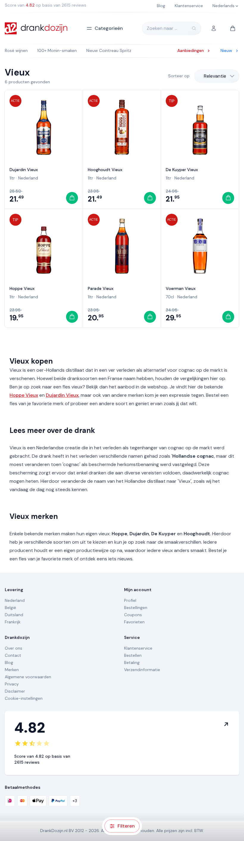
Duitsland (14, 614)
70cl (170, 296)
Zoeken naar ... (162, 28)
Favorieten (134, 622)
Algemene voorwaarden (28, 676)
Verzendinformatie (142, 669)
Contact (13, 655)
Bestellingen (135, 607)
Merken (12, 669)
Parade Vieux (100, 288)
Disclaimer (15, 691)
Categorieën (109, 28)
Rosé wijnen (16, 50)
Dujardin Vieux (24, 169)
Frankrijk (13, 622)
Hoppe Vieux (22, 288)
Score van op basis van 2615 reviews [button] (45, 5)
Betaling (132, 662)
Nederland (28, 178)
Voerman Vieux (180, 288)
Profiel (130, 600)
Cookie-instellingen (24, 698)
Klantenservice (138, 648)
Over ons (13, 648)
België (10, 607)
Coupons (133, 614)
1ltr (12, 178)
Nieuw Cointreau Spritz (108, 50)
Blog (9, 662)
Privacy (12, 684)
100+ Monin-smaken (57, 50)
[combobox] (216, 76)
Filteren (126, 826)
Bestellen (133, 655)
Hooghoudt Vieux (105, 169)
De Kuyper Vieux (182, 169)
